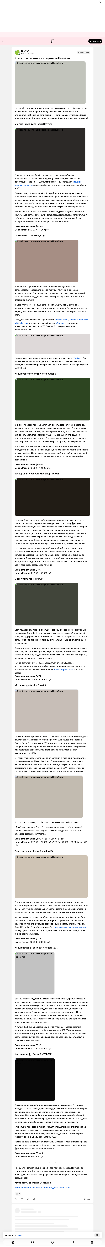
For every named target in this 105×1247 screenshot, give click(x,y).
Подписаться (83, 52)
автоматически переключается (70, 927)
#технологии (41, 1187)
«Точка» (23, 323)
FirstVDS (25, 51)
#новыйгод (64, 1187)
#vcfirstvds (29, 1187)
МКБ (17, 323)
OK (97, 1235)
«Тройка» (77, 358)
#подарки (53, 1187)
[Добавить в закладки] (22, 1199)
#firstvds (19, 1187)
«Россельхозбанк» (78, 319)
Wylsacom (61, 323)
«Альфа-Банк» (61, 319)
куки (19, 1235)
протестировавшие (63, 669)
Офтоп (23, 54)
